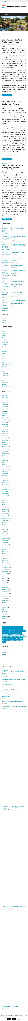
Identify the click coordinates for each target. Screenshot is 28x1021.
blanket (7, 628)
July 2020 (4, 498)
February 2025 (5, 413)
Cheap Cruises (5, 340)
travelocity (8, 640)
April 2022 (4, 471)
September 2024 (5, 424)
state (13, 638)
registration (23, 636)
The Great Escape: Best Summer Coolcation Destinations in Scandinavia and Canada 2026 (18, 302)
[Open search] (25, 14)
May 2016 (4, 607)
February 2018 (5, 560)
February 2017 (5, 587)
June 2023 (4, 458)
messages (16, 632)
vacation (12, 640)
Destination (4, 351)
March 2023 (4, 464)
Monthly (4, 320)
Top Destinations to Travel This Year (10, 1006)
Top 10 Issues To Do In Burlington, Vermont (12, 102)
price (23, 634)
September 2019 (5, 518)
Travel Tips (4, 378)
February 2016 (5, 614)
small (7, 638)
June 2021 (4, 478)
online (12, 634)
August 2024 (5, 426)
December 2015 (5, 618)
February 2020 (5, 507)
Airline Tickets (5, 333)
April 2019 (4, 529)
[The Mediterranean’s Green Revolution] (6, 259)
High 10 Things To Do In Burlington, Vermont (12, 166)
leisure (3, 632)
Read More (18, 1019)
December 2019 (5, 511)
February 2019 (5, 533)
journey (23, 630)
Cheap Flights (5, 342)
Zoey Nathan (11, 44)
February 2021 (5, 482)
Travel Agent (5, 373)
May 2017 (4, 580)
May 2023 (4, 460)
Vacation (4, 384)
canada (11, 628)
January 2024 (5, 442)
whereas (3, 642)
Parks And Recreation (6, 364)
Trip (3, 380)
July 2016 (4, 602)
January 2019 (5, 536)
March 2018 (4, 558)
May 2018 (4, 553)
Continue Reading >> (6, 94)
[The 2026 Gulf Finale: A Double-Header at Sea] (6, 236)
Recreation (4, 369)
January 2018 (5, 562)
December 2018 (5, 538)
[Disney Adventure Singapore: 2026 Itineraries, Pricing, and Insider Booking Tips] (6, 270)
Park (3, 99)
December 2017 (5, 564)
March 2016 (4, 611)
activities (7, 626)
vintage (17, 640)
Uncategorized (5, 382)
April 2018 (4, 556)
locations (11, 632)
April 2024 (4, 435)
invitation (19, 630)
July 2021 (4, 475)
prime (3, 636)
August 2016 (5, 600)
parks (19, 634)
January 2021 (5, 484)
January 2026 (5, 400)
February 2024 (5, 440)
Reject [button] (14, 1019)
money (20, 632)
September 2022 (5, 469)
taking (21, 638)
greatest (3, 630)
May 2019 (4, 527)
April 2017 (4, 582)
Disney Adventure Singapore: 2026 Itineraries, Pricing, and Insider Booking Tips (18, 272)
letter (7, 632)
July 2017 (4, 576)
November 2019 (5, 513)
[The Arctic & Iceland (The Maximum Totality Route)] (6, 292)
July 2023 (4, 455)
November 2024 (5, 420)
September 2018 (5, 544)
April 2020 (4, 502)
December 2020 (5, 486)
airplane (12, 626)
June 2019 (4, 524)
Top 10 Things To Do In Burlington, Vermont (12, 41)
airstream (17, 626)
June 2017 (4, 578)
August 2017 (5, 573)
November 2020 (5, 489)
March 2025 (4, 411)
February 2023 (5, 466)
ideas (15, 630)
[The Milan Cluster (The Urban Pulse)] (6, 252)
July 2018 (4, 549)
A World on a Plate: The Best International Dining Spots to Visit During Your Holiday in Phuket (18, 244)
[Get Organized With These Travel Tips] (6, 706)
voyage (21, 640)
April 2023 (4, 462)
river (3, 638)
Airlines (4, 335)
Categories (4, 317)
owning (15, 634)
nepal (8, 634)
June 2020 (4, 500)
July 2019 (4, 522)
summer (17, 638)
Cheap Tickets (5, 344)
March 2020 (4, 504)
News (3, 360)
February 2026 (5, 397)
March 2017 (4, 585)
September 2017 (5, 571)
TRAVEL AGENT (4, 163)
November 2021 (5, 473)
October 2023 (5, 449)
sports (10, 638)
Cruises (3, 349)
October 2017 (5, 569)
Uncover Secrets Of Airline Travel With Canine (12, 701)
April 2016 (4, 609)
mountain (4, 634)
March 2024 (4, 437)
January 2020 (5, 509)
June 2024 (4, 431)
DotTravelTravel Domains (7, 684)
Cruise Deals (5, 346)
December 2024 (5, 417)
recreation (12, 636)
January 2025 (5, 415)
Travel (3, 371)
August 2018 (5, 547)
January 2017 (5, 589)
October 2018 (5, 542)
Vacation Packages (6, 386)
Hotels (3, 357)
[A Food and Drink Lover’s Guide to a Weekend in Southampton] (6, 227)
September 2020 (5, 493)
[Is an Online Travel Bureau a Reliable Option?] (6, 806)
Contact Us (4, 650)
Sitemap (4, 654)
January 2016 (5, 616)
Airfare (3, 331)
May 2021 (4, 480)
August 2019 (5, 520)
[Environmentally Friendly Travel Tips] (6, 906)
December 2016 (5, 591)
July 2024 (4, 429)
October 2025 (5, 406)
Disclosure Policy (6, 652)
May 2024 (4, 433)
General (4, 355)
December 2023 (5, 444)
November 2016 (5, 593)
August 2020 (5, 495)
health (11, 630)
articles (21, 626)
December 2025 (5, 402)
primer (7, 636)
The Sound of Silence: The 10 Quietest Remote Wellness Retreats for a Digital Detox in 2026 (18, 283)
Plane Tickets (5, 366)
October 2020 (5, 491)
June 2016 (4, 605)
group (8, 630)
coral (15, 628)
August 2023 (5, 453)
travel (3, 640)
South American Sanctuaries (17, 265)
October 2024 (5, 422)
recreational (17, 636)
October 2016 (5, 596)
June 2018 (4, 551)
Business (4, 337)
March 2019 (4, 531)
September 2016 (5, 598)
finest (18, 628)
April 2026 (4, 395)
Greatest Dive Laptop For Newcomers (10, 689)
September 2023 (5, 451)
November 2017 (5, 567)
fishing (21, 628)
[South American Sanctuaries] (6, 265)
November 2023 (5, 446)
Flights (3, 353)
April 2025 (4, 409)
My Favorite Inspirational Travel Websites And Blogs (13, 679)
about (3, 626)
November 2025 (5, 404)
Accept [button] (9, 1019)
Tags (3, 322)
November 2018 (5, 540)
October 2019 (5, 515)
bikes (3, 628)
